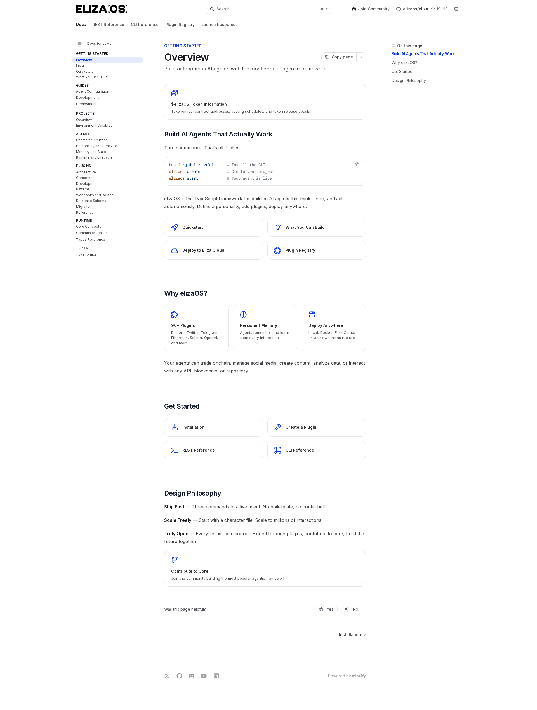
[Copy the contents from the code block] (357, 164)
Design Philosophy (409, 80)
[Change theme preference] (456, 8)
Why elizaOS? (404, 62)
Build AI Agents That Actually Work (423, 53)
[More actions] (361, 57)
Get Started (402, 71)
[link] (265, 102)
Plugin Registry (180, 24)
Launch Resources (219, 24)
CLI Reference (145, 24)
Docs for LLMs (99, 43)
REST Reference (108, 24)
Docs (81, 24)
